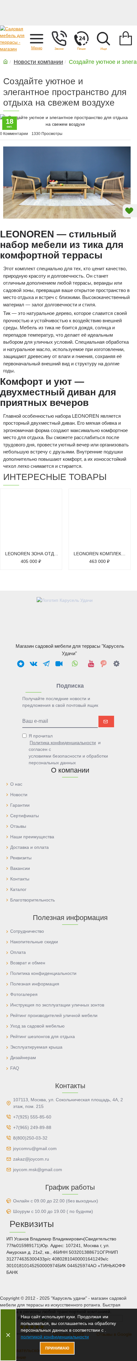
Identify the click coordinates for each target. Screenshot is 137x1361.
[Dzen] (116, 663)
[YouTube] (91, 663)
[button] (36, 38)
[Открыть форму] (81, 38)
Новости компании (38, 62)
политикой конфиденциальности (55, 1336)
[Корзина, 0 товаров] (126, 38)
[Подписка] (106, 721)
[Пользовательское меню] (59, 38)
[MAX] (20, 663)
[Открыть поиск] (103, 38)
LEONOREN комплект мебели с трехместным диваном (101, 553)
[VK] (33, 663)
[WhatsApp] (75, 663)
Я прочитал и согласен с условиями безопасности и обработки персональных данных (68, 749)
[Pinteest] (103, 663)
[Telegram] (46, 663)
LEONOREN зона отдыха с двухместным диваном (32, 553)
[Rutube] (59, 663)
